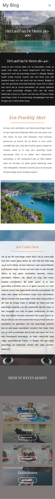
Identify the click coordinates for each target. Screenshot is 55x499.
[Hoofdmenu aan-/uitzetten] (49, 5)
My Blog (11, 5)
